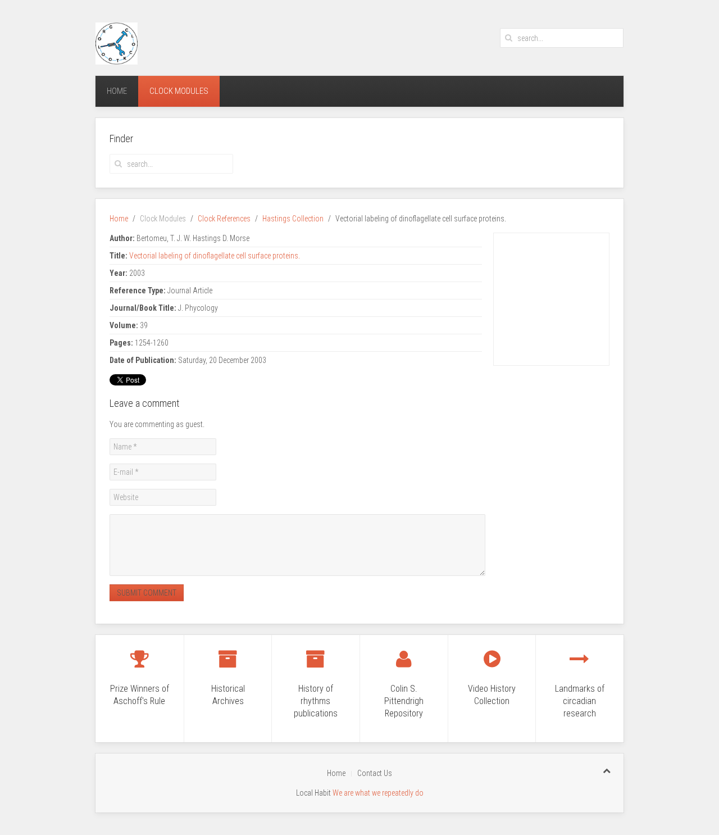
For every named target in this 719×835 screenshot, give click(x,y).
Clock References (224, 218)
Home (117, 91)
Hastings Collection (293, 218)
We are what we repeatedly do (378, 792)
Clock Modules (178, 91)
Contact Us (374, 773)
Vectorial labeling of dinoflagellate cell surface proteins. (214, 255)
